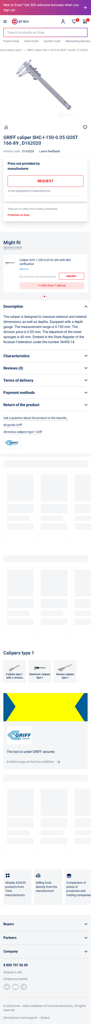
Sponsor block (12, 247)
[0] (74, 21)
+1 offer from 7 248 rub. (52, 285)
